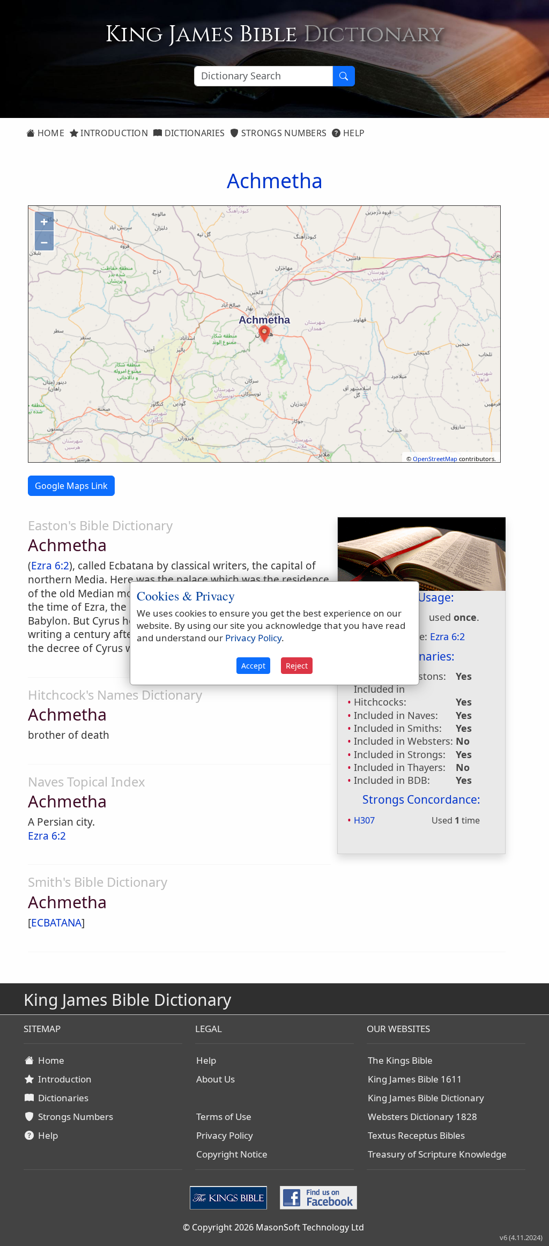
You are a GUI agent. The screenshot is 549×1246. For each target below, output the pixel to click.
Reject (297, 666)
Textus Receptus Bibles (416, 1135)
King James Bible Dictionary (426, 1098)
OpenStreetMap (435, 459)
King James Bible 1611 (415, 1079)
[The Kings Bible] (230, 1196)
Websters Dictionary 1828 (422, 1116)
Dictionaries (193, 133)
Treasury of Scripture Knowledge (437, 1154)
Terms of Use (223, 1116)
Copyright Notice (232, 1154)
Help (353, 133)
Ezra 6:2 (50, 566)
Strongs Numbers (283, 133)
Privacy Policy (224, 1135)
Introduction (113, 133)
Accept (253, 666)
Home (49, 133)
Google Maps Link (71, 486)
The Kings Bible (400, 1060)
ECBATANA (56, 923)
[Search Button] (343, 76)
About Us (215, 1079)
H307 (364, 820)
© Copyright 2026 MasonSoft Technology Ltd (273, 1227)
